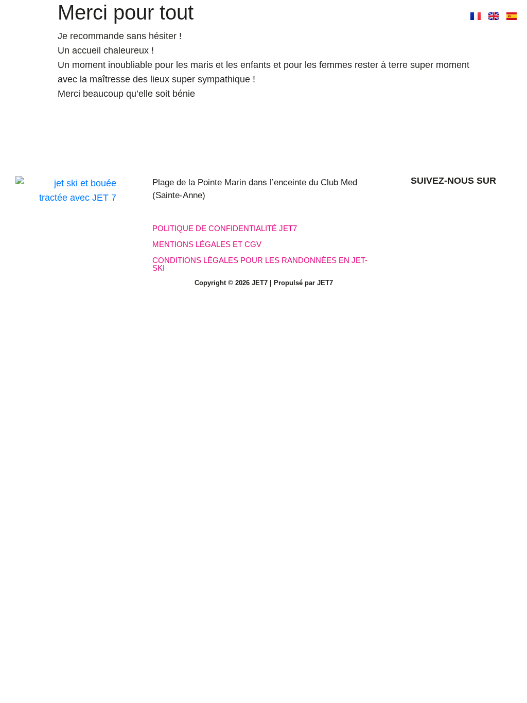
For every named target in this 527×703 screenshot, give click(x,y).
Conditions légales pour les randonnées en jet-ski (259, 264)
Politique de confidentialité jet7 (224, 228)
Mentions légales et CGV (206, 244)
